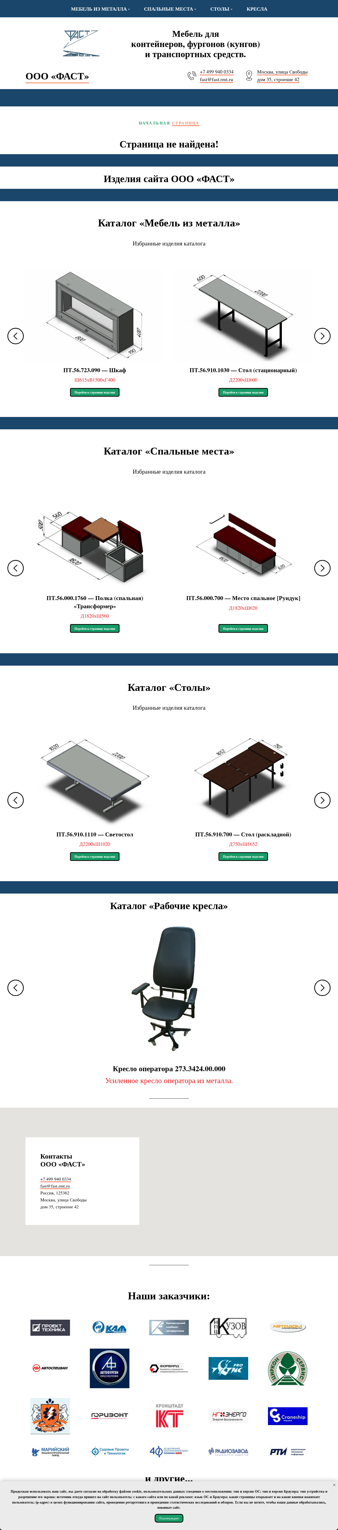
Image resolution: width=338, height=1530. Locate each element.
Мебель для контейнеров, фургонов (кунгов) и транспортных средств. (195, 43)
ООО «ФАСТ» (57, 75)
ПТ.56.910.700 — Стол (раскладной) (243, 834)
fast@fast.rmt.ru (216, 79)
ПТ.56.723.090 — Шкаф (94, 369)
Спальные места (168, 8)
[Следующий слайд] (322, 336)
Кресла (257, 8)
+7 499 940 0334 (217, 71)
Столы (219, 8)
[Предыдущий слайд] (15, 336)
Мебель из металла (99, 8)
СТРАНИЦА (185, 123)
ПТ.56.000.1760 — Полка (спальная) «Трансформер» (95, 601)
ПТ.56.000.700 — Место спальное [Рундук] (243, 597)
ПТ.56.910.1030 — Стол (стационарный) (243, 369)
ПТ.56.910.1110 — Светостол (94, 834)
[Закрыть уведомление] (334, 1484)
